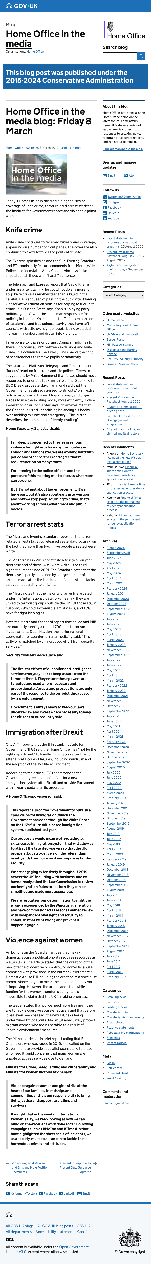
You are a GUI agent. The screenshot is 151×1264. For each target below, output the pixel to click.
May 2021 (113, 726)
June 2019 (114, 839)
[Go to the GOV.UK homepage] (22, 6)
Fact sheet (114, 1002)
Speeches (113, 1038)
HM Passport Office (120, 344)
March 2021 (115, 736)
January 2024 (116, 593)
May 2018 (113, 905)
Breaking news (116, 997)
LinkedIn (70, 1193)
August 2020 (116, 767)
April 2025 (114, 568)
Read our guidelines (116, 1103)
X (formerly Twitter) (24, 1193)
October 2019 (116, 818)
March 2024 (115, 583)
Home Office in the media (45, 38)
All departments (19, 1231)
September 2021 (118, 711)
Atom (132, 175)
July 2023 (113, 619)
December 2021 (117, 696)
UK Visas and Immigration (124, 334)
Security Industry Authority (125, 359)
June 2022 (114, 665)
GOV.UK (83, 1226)
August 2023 (116, 614)
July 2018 (113, 895)
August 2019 (115, 828)
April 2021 (114, 731)
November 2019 (118, 813)
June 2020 (114, 777)
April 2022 (114, 675)
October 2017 (116, 941)
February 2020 (117, 798)
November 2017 (117, 936)
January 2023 (116, 645)
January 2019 (116, 864)
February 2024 (117, 588)
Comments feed (117, 1073)
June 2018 (114, 900)
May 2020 (114, 783)
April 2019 (114, 849)
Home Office (35, 51)
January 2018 (116, 926)
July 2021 (113, 716)
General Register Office (122, 364)
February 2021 (116, 742)
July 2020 (113, 772)
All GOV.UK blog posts (55, 1226)
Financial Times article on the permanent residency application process (126, 488)
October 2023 (116, 604)
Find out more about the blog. (123, 149)
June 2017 (113, 961)
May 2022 (114, 670)
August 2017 (115, 951)
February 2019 (116, 859)
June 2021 (114, 721)
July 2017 (113, 956)
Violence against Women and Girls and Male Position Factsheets (30, 1167)
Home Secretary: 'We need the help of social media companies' (125, 458)
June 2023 (114, 624)
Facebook (50, 1193)
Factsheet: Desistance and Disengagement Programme (124, 420)
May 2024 (114, 573)
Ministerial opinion (119, 1012)
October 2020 (116, 757)
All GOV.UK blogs (20, 1226)
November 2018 (118, 875)
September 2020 (118, 762)
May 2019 (113, 844)
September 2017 (118, 946)
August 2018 (115, 890)
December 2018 (117, 869)
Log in (111, 1063)
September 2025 (118, 553)
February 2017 (116, 977)
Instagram (114, 202)
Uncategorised (117, 1043)
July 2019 (113, 834)
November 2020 (118, 752)
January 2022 (116, 691)
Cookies (83, 1231)
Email (86, 1193)
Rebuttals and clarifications (125, 1032)
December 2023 (118, 599)
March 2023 (115, 640)
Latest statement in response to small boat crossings (122, 242)
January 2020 (116, 803)
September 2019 (118, 823)
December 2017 (117, 931)
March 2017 (115, 972)
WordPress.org (117, 1078)
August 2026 (116, 548)
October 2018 (116, 880)
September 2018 (118, 885)
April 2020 (114, 788)
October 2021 (116, 706)
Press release (115, 1022)
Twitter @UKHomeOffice (124, 197)
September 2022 (118, 655)
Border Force (115, 339)
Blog (11, 24)
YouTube (113, 218)
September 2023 (118, 609)
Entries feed (115, 1068)
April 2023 (114, 634)
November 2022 (118, 650)
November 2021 (118, 701)
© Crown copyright (129, 1251)
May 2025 (114, 563)
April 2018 (114, 910)
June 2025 (114, 558)
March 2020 (115, 793)
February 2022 (117, 685)
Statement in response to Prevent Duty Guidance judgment (74, 1167)
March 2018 (115, 915)
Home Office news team (22, 147)
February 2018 (116, 920)
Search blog (115, 47)
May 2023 (114, 629)
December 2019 (117, 808)
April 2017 (113, 967)
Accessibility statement (55, 1231)
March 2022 (115, 680)
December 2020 (118, 747)
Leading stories (70, 147)
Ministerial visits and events (125, 1017)
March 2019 (115, 854)
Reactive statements (120, 1027)
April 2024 (114, 578)
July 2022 (113, 660)
